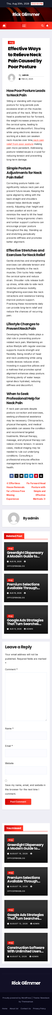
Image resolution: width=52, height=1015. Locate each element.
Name (9, 728)
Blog (11, 42)
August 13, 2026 (19, 924)
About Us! (14, 1008)
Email (9, 745)
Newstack (44, 998)
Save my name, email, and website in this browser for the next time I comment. (25, 789)
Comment (11, 669)
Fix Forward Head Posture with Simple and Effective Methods (36, 491)
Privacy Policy (39, 1008)
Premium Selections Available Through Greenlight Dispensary (25, 588)
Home (4, 1008)
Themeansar (27, 1001)
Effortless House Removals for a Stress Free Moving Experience (15, 491)
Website (9, 763)
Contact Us (26, 1008)
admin (25, 75)
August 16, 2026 (19, 854)
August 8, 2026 (18, 956)
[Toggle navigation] (24, 26)
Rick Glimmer (26, 14)
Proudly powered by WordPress (17, 998)
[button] (42, 25)
